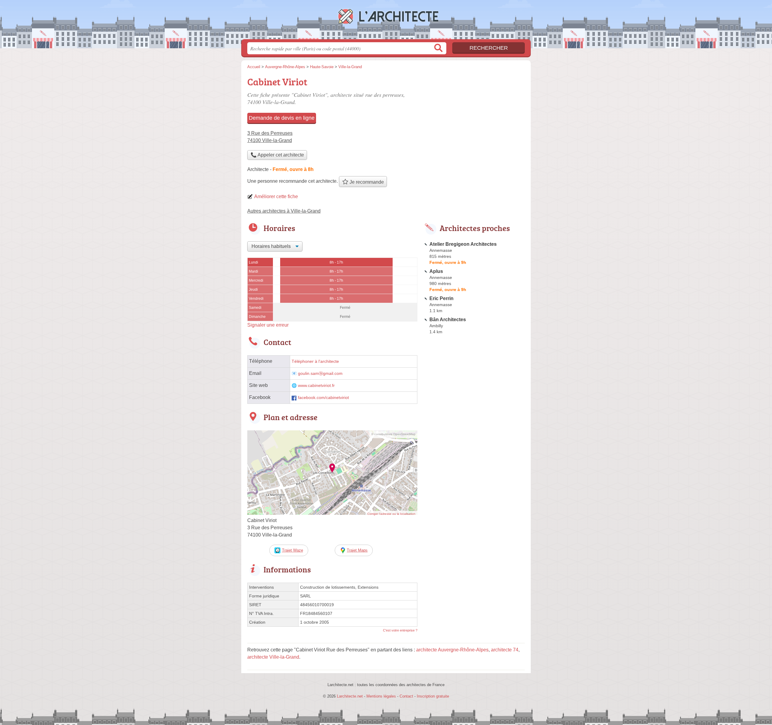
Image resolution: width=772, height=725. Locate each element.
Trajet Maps (357, 550)
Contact (406, 696)
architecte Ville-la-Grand (273, 657)
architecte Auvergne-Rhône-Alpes (452, 649)
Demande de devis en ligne (282, 118)
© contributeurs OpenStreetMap (393, 434)
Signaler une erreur (268, 325)
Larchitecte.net (386, 21)
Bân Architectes (447, 319)
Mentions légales (381, 696)
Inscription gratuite (433, 696)
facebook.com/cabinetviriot (323, 397)
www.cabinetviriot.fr (316, 385)
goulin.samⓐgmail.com (320, 373)
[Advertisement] (474, 116)
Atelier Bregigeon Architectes (463, 244)
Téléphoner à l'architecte (315, 361)
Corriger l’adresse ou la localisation (391, 513)
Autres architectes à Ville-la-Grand (284, 211)
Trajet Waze (292, 550)
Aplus (436, 271)
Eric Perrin (441, 298)
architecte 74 (504, 649)
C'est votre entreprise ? (400, 630)
